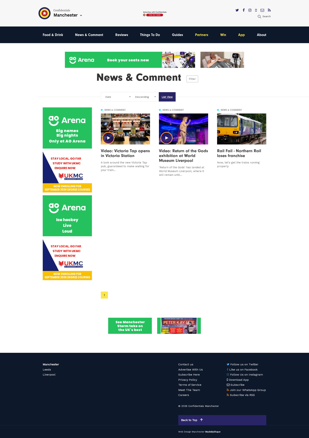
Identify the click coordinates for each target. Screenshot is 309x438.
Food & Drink (53, 35)
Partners (201, 35)
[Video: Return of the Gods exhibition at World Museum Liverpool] (183, 142)
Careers (183, 395)
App (241, 35)
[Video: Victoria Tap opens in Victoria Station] (125, 142)
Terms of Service (189, 384)
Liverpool (49, 374)
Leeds (47, 369)
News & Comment (89, 35)
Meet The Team (189, 390)
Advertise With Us (190, 369)
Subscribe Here (189, 374)
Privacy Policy (187, 379)
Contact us (185, 364)
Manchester (51, 364)
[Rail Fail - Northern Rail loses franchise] (242, 142)
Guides (177, 35)
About (261, 35)
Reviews (121, 35)
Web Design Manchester (191, 431)
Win (223, 35)
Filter (192, 79)
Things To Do (150, 35)
